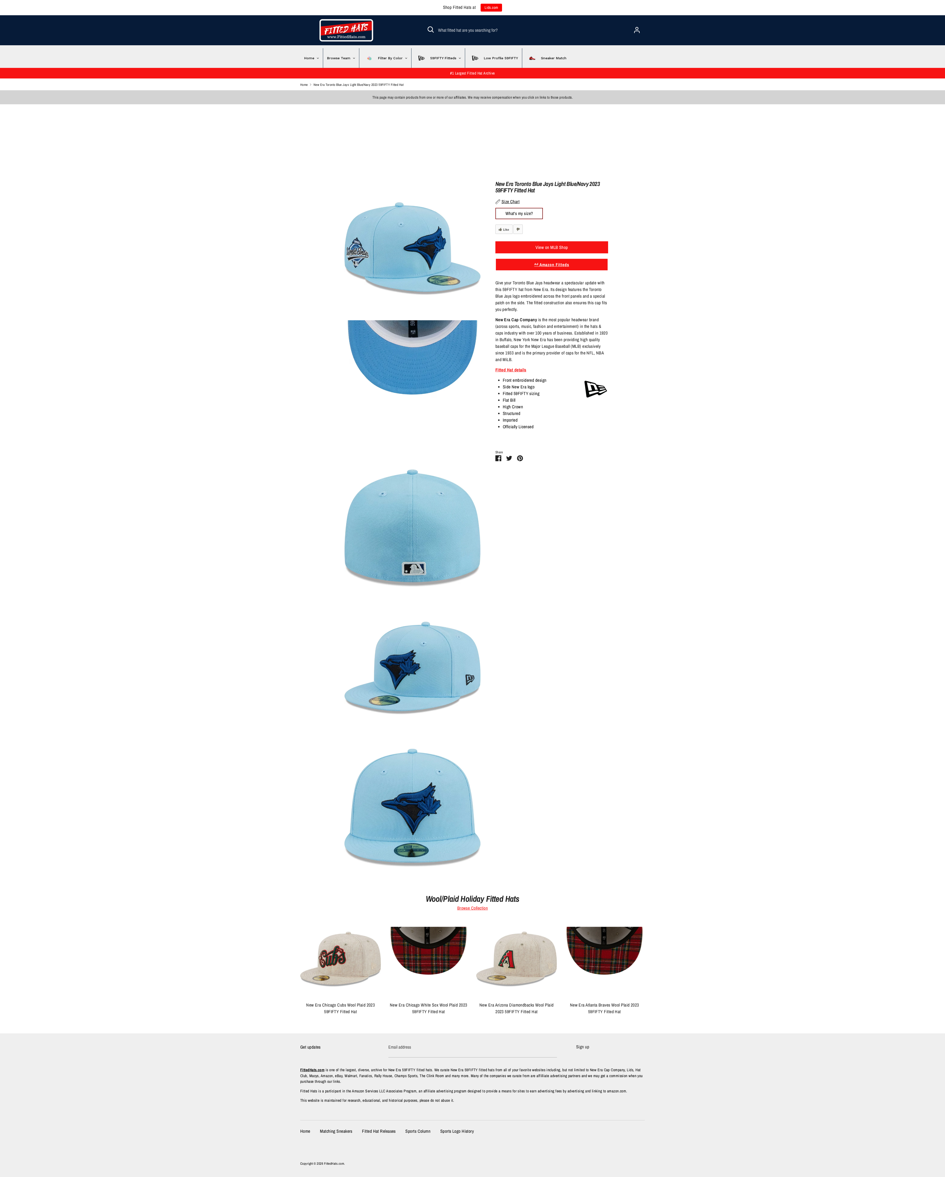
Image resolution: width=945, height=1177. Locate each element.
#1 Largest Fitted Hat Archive (472, 73)
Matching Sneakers (336, 1131)
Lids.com (491, 7)
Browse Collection (472, 908)
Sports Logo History (457, 1131)
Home (305, 1131)
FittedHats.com (334, 1163)
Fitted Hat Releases (379, 1131)
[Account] (637, 28)
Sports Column (417, 1131)
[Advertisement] (147, 138)
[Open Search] (431, 29)
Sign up (582, 1047)
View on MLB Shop (552, 247)
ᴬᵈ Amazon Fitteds (551, 264)
